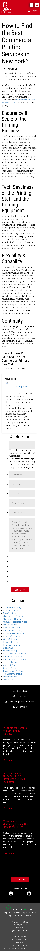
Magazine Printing (11, 645)
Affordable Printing (12, 607)
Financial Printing (11, 636)
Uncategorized (10, 676)
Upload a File (20, 879)
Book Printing (9, 613)
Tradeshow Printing (12, 673)
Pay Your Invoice (31, 913)
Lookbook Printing (11, 642)
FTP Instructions (18, 913)
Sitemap (28, 916)
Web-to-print (9, 679)
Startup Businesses (12, 668)
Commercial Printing (13, 619)
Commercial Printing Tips (15, 621)
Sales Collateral (10, 662)
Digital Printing (10, 624)
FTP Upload (6, 913)
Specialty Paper (10, 665)
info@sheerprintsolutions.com (21, 701)
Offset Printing (10, 650)
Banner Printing (10, 610)
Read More (8, 760)
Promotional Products (13, 656)
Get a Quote (21, 706)
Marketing (8, 647)
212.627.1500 (21, 691)
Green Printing (10, 639)
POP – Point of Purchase (14, 653)
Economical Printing (12, 627)
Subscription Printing (13, 671)
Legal (10, 916)
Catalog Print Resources (14, 616)
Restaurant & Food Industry (16, 659)
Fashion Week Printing (14, 633)
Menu (35, 10)
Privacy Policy (18, 916)
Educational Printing (12, 630)
